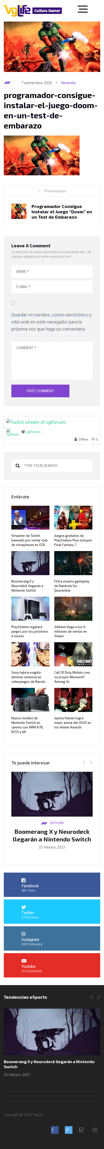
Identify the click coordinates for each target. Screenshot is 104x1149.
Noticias (57, 823)
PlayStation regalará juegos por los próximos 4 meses (29, 631)
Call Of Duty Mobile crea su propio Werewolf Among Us (72, 677)
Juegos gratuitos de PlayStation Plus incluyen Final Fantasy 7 (73, 540)
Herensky (68, 83)
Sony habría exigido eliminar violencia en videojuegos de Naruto (28, 677)
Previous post (55, 191)
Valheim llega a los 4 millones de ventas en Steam (70, 631)
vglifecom (33, 432)
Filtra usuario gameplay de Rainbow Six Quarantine (72, 585)
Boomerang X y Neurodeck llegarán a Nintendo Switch (27, 585)
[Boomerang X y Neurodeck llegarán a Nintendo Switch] (52, 1032)
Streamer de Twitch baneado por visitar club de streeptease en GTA (29, 540)
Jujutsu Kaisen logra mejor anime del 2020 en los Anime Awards (72, 722)
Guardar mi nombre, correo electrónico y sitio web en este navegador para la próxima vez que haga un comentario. (51, 322)
